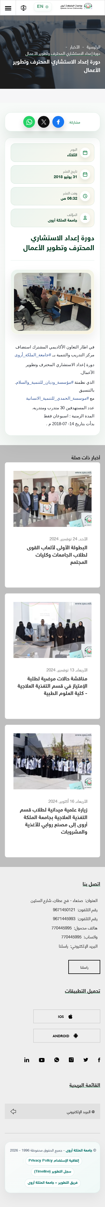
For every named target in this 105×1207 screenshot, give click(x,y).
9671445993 (64, 918)
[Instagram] (71, 1060)
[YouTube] (42, 1060)
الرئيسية (93, 46)
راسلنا (63, 946)
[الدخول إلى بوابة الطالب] (23, 7)
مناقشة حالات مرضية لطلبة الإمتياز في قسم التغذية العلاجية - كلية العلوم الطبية (52, 686)
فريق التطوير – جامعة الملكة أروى (53, 1183)
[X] (44, 122)
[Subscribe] (13, 1111)
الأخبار (75, 46)
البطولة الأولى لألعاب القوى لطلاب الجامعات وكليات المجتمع (57, 555)
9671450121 (64, 909)
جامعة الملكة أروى (79, 1151)
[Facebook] (58, 122)
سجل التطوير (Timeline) (52, 1172)
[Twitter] (85, 1060)
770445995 (62, 927)
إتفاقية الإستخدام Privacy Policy (54, 1161)
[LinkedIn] (26, 1060)
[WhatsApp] (29, 122)
